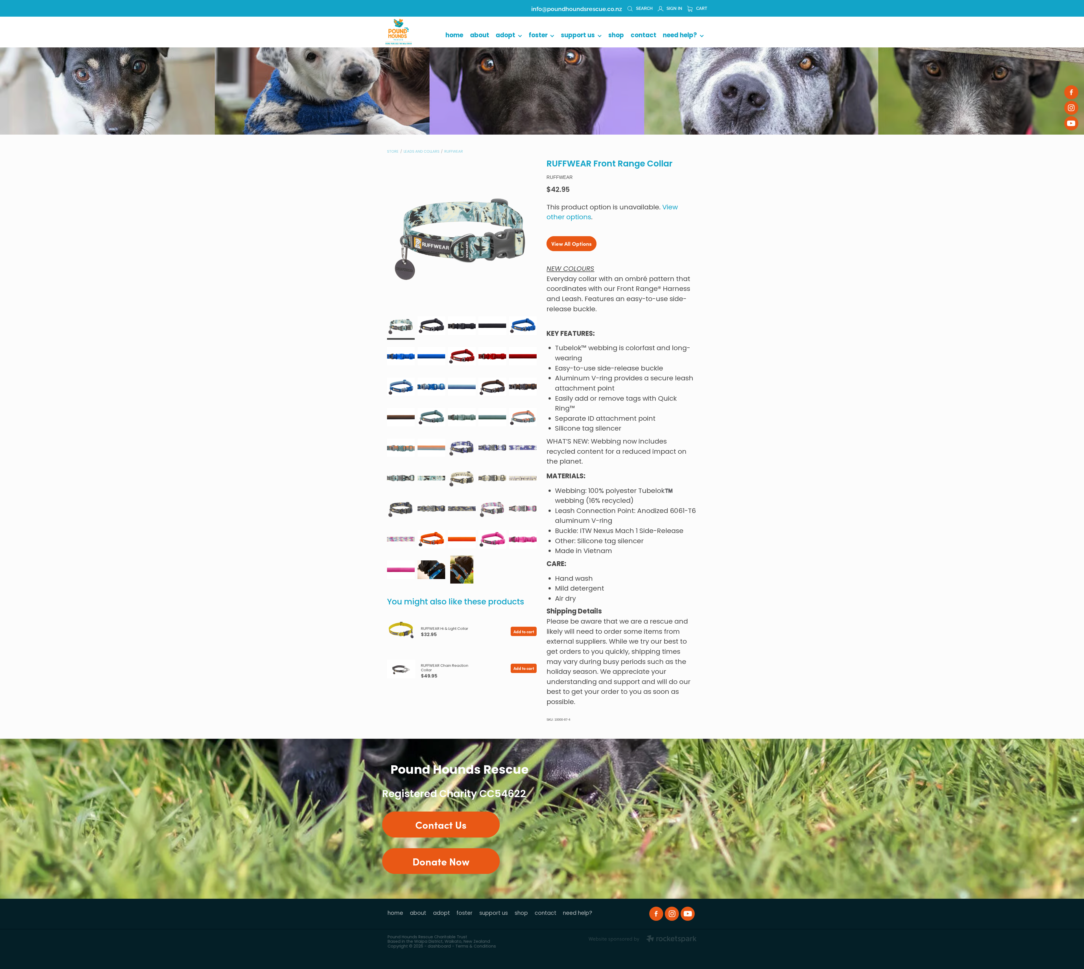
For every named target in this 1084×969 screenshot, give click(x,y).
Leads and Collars (422, 152)
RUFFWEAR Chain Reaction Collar (444, 668)
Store (393, 152)
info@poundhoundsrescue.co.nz (576, 8)
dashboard (439, 946)
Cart (701, 8)
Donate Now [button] (440, 861)
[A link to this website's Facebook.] (1071, 92)
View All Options (571, 243)
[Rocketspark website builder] (642, 939)
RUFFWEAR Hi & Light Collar (444, 629)
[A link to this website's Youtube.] (1071, 123)
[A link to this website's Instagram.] (1071, 108)
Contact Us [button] (441, 824)
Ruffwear (453, 152)
